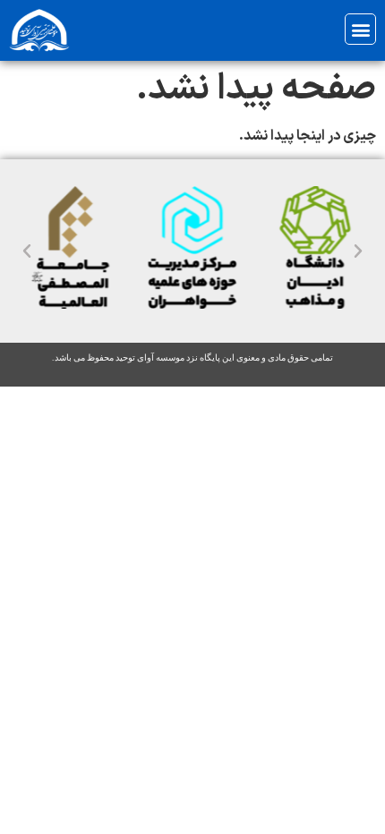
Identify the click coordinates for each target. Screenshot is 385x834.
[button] (360, 29)
